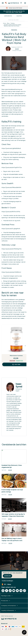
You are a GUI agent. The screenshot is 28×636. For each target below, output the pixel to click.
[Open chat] (24, 590)
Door (17, 49)
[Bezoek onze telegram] (20, 590)
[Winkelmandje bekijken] (25, 3)
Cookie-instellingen (7, 580)
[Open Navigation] (3, 3)
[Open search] (6, 3)
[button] (24, 632)
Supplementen (8, 16)
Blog (8, 23)
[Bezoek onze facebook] (6, 590)
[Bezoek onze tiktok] (10, 590)
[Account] (21, 3)
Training (12, 23)
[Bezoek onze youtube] (13, 590)
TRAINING (14, 29)
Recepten (19, 16)
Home (4, 23)
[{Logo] (13, 3)
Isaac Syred (19, 385)
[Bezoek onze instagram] (2, 590)
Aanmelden (7, 575)
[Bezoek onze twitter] (17, 590)
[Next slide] (25, 346)
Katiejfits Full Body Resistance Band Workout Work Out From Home (12, 25)
